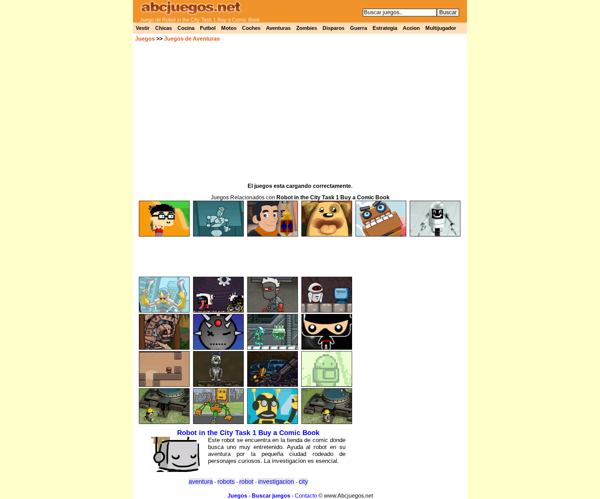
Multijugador (440, 28)
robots (226, 481)
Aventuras (278, 28)
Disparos (333, 28)
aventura (201, 481)
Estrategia (385, 28)
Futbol (208, 28)
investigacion (276, 481)
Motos (228, 28)
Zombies (306, 28)
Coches (251, 28)
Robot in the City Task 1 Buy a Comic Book (248, 432)
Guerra (358, 28)
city (303, 481)
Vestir (143, 28)
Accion (411, 28)
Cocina (185, 28)
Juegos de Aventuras (192, 39)
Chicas (163, 28)
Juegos (145, 39)
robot (246, 481)
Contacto (306, 496)
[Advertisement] (300, 253)
